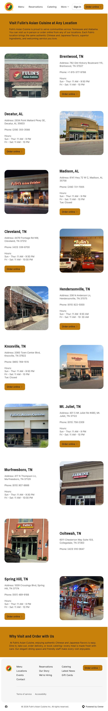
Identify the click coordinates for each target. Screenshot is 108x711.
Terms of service (24, 694)
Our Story (44, 670)
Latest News (68, 670)
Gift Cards (67, 675)
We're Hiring (45, 675)
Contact (20, 679)
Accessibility (40, 694)
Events (20, 675)
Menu (21, 6)
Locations (21, 670)
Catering (52, 6)
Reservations (36, 6)
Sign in (77, 6)
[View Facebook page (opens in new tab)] (6, 706)
